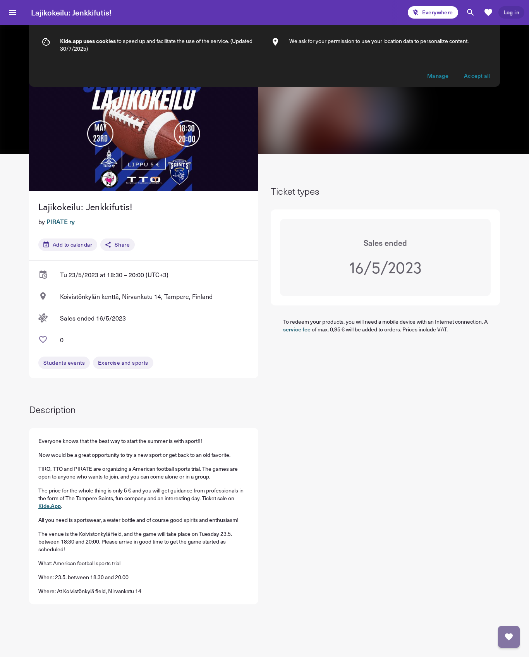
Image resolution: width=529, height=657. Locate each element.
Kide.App (49, 506)
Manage (437, 76)
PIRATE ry (60, 221)
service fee (297, 329)
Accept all (477, 76)
